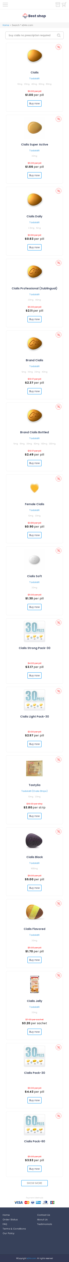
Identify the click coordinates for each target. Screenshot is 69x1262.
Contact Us (43, 1215)
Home (6, 25)
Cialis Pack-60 (34, 1141)
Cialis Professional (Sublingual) (34, 288)
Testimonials (44, 1224)
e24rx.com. (31, 1258)
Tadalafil (34, 78)
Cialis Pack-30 (34, 1073)
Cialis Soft (34, 576)
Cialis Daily (34, 216)
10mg (20, 84)
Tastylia (34, 785)
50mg (36, 443)
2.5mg (31, 228)
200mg (52, 443)
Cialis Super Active (34, 144)
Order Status (10, 1219)
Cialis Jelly (34, 1001)
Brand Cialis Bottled (34, 432)
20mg (27, 84)
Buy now (34, 103)
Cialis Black (34, 857)
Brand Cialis (34, 360)
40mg (34, 84)
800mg (34, 868)
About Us (42, 1219)
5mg (38, 228)
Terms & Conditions (14, 1228)
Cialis (35, 72)
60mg (41, 84)
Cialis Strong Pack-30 (34, 648)
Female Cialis (34, 504)
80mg (48, 84)
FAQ (5, 1224)
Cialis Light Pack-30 (34, 717)
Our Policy (9, 1233)
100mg (44, 443)
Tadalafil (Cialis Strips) (34, 791)
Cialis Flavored (34, 929)
